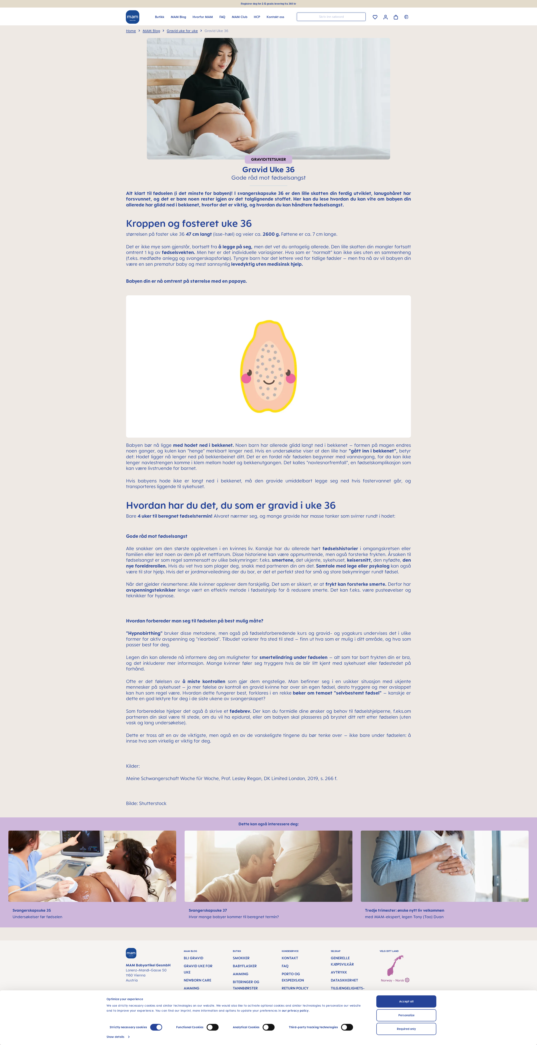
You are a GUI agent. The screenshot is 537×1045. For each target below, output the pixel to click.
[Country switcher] (407, 17)
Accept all (406, 1001)
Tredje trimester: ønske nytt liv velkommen (405, 910)
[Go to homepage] (132, 17)
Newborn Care (197, 980)
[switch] (213, 1027)
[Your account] (385, 16)
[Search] (361, 16)
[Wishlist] (375, 16)
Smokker (241, 958)
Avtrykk (339, 972)
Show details (115, 1037)
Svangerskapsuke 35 (32, 910)
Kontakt (290, 958)
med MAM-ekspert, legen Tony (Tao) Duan (404, 916)
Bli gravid (193, 958)
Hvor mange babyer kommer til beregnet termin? (234, 916)
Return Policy (295, 988)
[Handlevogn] (396, 16)
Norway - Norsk (393, 980)
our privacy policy (295, 1010)
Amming (191, 988)
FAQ (285, 966)
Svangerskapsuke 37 (208, 910)
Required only (406, 1029)
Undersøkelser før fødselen (37, 916)
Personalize (406, 1015)
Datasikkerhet (344, 980)
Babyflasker (245, 966)
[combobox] (331, 17)
